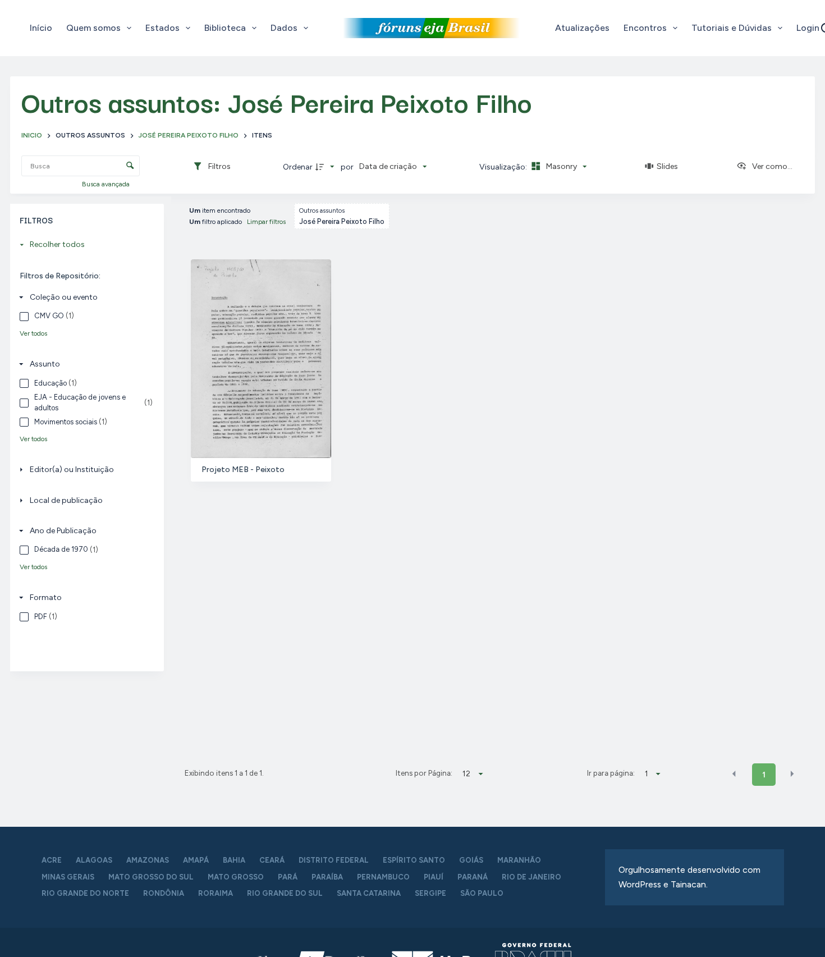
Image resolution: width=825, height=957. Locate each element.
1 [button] (764, 775)
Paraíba (327, 877)
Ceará (272, 860)
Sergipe (430, 893)
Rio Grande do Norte (85, 893)
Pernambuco (383, 877)
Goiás (471, 860)
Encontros (645, 27)
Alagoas (94, 860)
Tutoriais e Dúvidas (731, 27)
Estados (162, 27)
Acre (52, 860)
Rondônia (163, 893)
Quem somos (93, 27)
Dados (284, 27)
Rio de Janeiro (531, 877)
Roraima (215, 893)
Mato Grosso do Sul (151, 877)
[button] (734, 774)
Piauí (433, 877)
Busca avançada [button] (106, 184)
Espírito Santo (414, 860)
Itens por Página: (424, 772)
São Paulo (481, 893)
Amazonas (147, 860)
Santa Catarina (369, 893)
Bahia (234, 860)
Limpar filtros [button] (266, 222)
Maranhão (519, 860)
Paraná (472, 877)
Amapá (196, 860)
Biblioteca (225, 27)
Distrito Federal (334, 860)
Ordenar (298, 167)
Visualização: (504, 167)
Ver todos (33, 333)
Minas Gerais (68, 877)
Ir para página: (611, 772)
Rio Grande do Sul (285, 893)
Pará (287, 877)
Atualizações (582, 27)
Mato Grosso (236, 877)
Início (41, 27)
